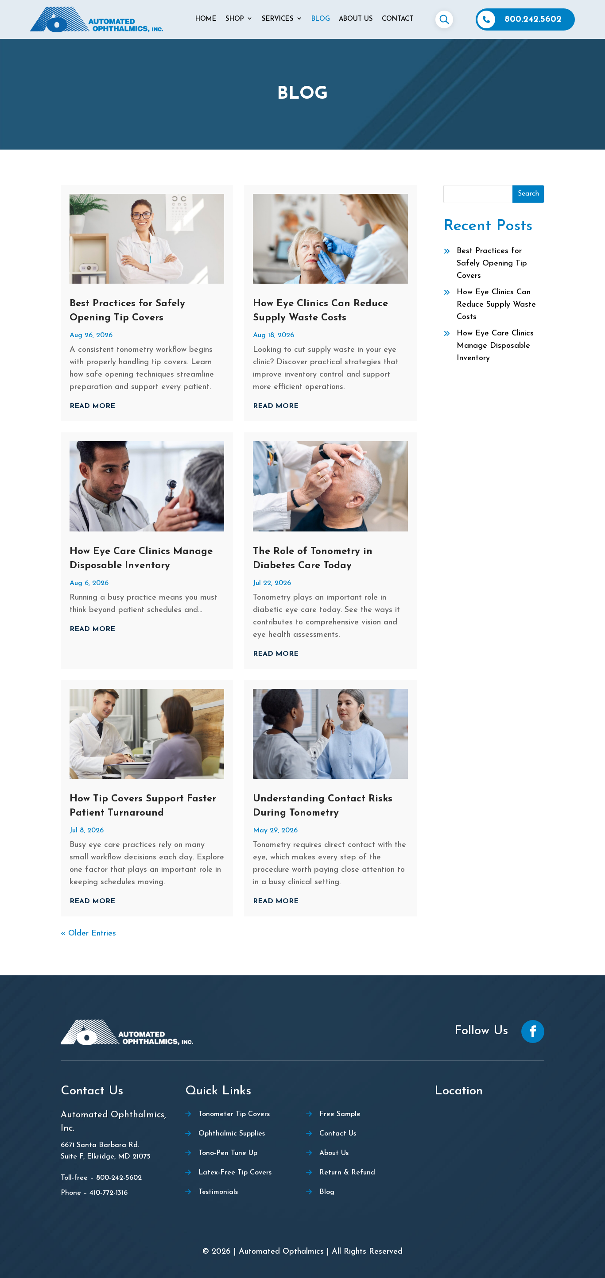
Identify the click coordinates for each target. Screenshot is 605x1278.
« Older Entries (88, 934)
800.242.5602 (533, 19)
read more (92, 406)
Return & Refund (347, 1172)
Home (206, 19)
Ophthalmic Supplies (231, 1133)
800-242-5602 (119, 1178)
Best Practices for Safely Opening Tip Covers (492, 263)
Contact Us (337, 1133)
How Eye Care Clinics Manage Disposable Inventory (495, 346)
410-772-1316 (108, 1193)
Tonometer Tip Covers (234, 1114)
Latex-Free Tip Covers (234, 1172)
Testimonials (218, 1192)
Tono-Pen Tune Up (227, 1153)
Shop (234, 19)
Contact (397, 19)
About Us (356, 19)
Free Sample (340, 1114)
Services (278, 19)
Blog (320, 19)
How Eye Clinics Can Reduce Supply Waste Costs (496, 305)
